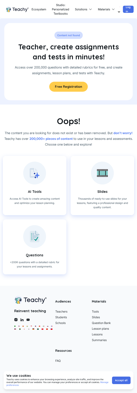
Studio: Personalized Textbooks (60, 9)
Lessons (97, 334)
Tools (95, 311)
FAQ (58, 360)
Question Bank (101, 323)
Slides (96, 317)
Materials (104, 9)
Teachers (61, 311)
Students (61, 317)
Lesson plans (100, 328)
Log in (128, 9)
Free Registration (68, 87)
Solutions (81, 9)
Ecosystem (39, 9)
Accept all (121, 380)
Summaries (99, 340)
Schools (60, 323)
